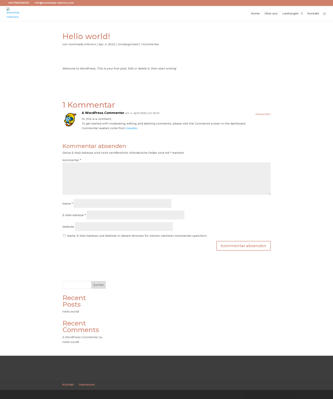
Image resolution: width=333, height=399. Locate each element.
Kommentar (71, 160)
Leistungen (291, 13)
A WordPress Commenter (103, 113)
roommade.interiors (82, 44)
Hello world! (70, 311)
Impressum (87, 384)
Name (67, 203)
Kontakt (313, 13)
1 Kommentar (149, 44)
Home (255, 13)
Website (68, 226)
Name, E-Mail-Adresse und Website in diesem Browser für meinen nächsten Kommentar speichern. (137, 236)
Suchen (98, 285)
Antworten (263, 114)
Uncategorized (128, 44)
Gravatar (131, 128)
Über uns (271, 13)
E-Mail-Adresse (74, 215)
